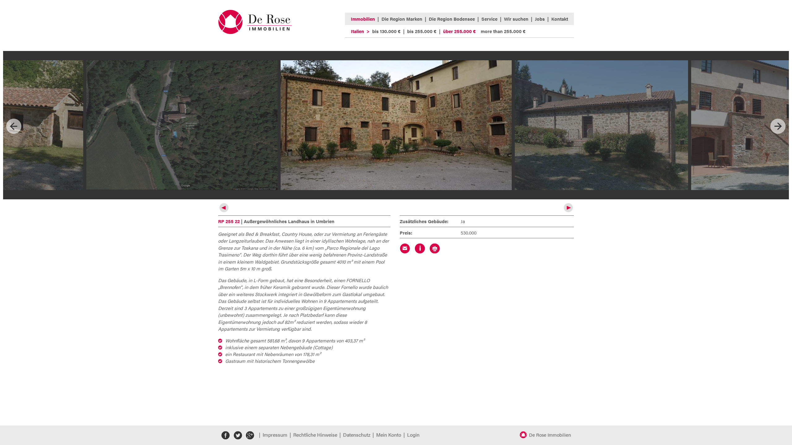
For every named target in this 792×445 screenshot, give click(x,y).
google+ (250, 435)
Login (413, 434)
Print (434, 248)
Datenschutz (356, 434)
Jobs (540, 18)
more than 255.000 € (503, 31)
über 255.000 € (459, 31)
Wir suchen (516, 18)
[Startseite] (255, 32)
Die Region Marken (401, 18)
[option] (396, 125)
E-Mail (405, 248)
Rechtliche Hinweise (315, 434)
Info (420, 248)
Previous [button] (14, 126)
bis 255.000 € (422, 31)
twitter (238, 435)
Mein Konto (388, 434)
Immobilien (363, 18)
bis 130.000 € (386, 31)
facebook (226, 435)
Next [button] (778, 126)
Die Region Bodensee (452, 18)
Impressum (275, 434)
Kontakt (559, 18)
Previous (224, 207)
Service (489, 18)
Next (568, 207)
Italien (357, 31)
